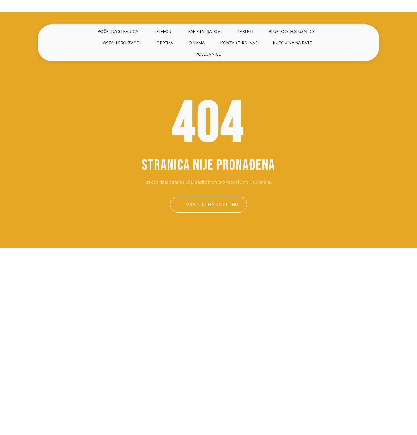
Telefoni (163, 31)
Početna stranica (118, 31)
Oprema (164, 42)
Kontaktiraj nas (239, 42)
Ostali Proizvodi (122, 42)
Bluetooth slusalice (292, 31)
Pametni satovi (205, 31)
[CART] (362, 42)
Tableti (245, 31)
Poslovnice (208, 54)
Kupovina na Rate (292, 42)
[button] (349, 42)
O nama (197, 42)
